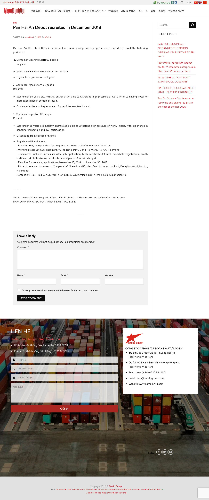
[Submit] (192, 25)
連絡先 (161, 10)
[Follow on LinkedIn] (40, 2)
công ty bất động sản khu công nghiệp (80, 489)
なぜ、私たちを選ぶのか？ (89, 10)
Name (21, 275)
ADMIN (48, 37)
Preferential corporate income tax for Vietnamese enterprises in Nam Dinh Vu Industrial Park (177, 67)
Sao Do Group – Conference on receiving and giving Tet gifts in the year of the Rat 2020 (176, 102)
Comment (23, 247)
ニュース (143, 10)
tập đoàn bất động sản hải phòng (152, 489)
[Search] (182, 2)
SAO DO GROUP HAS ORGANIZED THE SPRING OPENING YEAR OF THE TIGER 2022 (176, 50)
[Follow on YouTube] (43, 2)
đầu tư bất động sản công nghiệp (105, 489)
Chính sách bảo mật (96, 492)
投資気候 (35, 10)
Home (189, 2)
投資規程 (113, 10)
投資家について (176, 10)
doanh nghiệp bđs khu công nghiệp (128, 489)
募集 (153, 10)
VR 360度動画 (128, 10)
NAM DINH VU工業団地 (57, 10)
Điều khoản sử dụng (116, 492)
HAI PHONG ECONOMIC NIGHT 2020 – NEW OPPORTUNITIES (177, 90)
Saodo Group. (115, 486)
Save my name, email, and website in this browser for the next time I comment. (60, 290)
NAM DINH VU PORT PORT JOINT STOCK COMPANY (174, 79)
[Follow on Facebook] (37, 2)
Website (109, 275)
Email (64, 275)
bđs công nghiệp (61, 489)
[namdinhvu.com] (14, 11)
